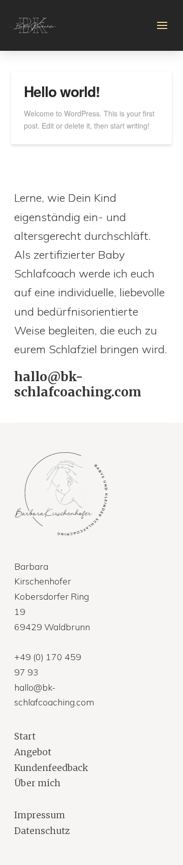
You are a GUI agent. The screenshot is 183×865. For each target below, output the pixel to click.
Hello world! (62, 91)
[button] (162, 25)
